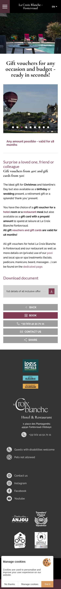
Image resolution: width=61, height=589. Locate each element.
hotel (6, 212)
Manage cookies (29, 584)
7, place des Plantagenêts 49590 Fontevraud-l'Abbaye (36, 425)
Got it (47, 584)
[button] (13, 127)
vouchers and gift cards (27, 230)
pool (50, 253)
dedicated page (32, 266)
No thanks (9, 584)
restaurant (30, 212)
